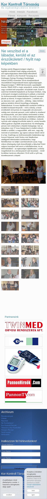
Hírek (12, 11)
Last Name (6, 458)
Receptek (34, 15)
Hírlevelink (5, 434)
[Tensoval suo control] (23, 362)
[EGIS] (23, 341)
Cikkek (4, 418)
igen (33, 495)
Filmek (11, 15)
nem (33, 491)
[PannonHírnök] (23, 383)
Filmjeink (6, 42)
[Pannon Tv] (23, 397)
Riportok (4, 421)
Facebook (32, 11)
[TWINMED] (23, 327)
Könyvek (22, 15)
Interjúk (21, 11)
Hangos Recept (7, 430)
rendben (9, 495)
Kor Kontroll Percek (9, 425)
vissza (42, 51)
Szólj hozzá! (6, 432)
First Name (6, 451)
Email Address (8, 444)
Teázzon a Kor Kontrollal (11, 428)
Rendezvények (7, 416)
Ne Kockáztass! (7, 423)
